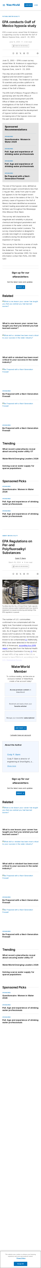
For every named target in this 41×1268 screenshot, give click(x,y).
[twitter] (20, 53)
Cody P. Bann (20, 558)
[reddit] (24, 53)
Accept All (20, 1264)
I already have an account (20, 735)
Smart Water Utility (10, 535)
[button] (3, 5)
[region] (20, 1259)
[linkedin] (17, 53)
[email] (28, 53)
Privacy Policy (21, 1258)
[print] (38, 53)
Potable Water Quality (11, 16)
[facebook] (13, 53)
